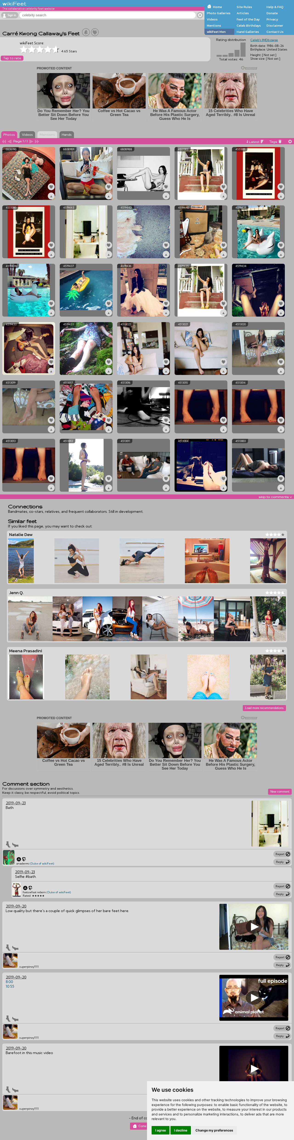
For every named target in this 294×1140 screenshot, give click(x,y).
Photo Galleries (218, 13)
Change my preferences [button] (214, 1130)
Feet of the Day (248, 19)
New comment (279, 791)
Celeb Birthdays (249, 25)
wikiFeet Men (216, 31)
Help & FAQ (274, 6)
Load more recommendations (264, 708)
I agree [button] (160, 1130)
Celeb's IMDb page (264, 40)
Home (217, 6)
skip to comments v (275, 497)
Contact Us (274, 31)
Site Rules (244, 6)
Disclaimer (274, 25)
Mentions (214, 25)
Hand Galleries (248, 31)
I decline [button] (180, 1130)
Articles (243, 13)
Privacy (272, 19)
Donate (272, 13)
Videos (212, 19)
